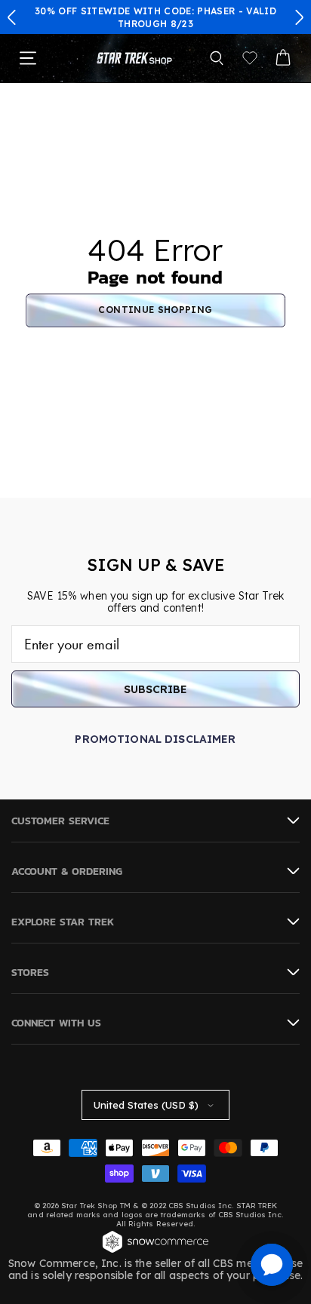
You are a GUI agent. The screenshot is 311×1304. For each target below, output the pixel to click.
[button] (12, 17)
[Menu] (28, 58)
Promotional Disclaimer (155, 739)
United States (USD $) (146, 1105)
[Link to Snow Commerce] (155, 1251)
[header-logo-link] (134, 58)
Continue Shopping (155, 310)
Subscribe (155, 689)
